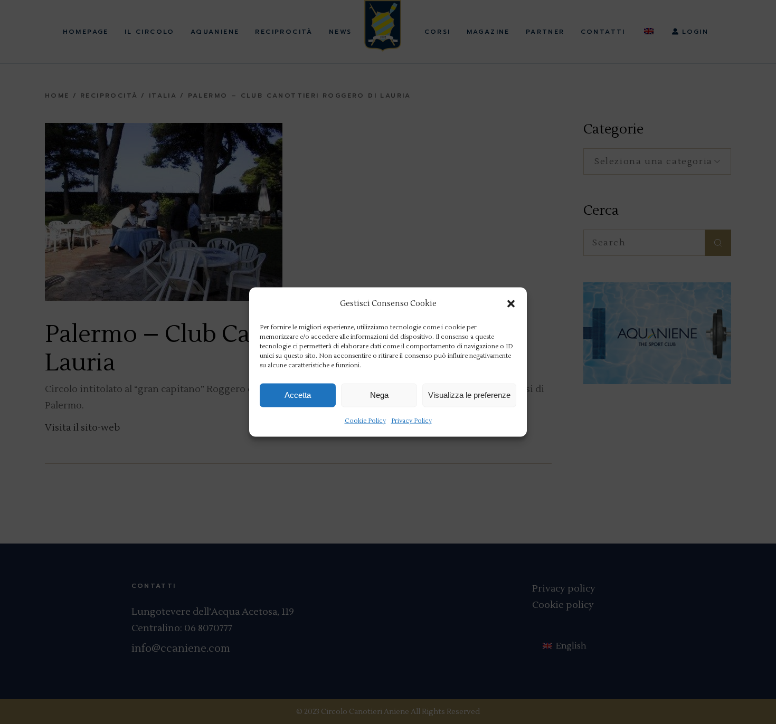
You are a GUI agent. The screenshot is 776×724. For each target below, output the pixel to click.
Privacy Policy (411, 420)
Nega (379, 394)
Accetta (298, 394)
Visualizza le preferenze (469, 394)
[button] (511, 303)
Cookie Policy (365, 420)
